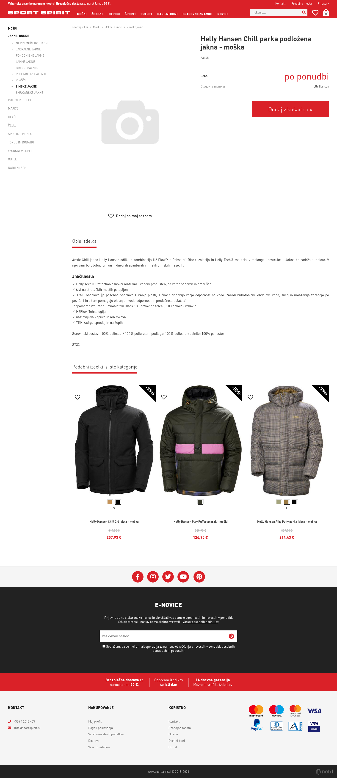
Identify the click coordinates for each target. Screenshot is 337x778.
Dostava (93, 740)
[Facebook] (138, 577)
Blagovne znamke (197, 14)
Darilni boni (167, 14)
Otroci (114, 14)
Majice (13, 108)
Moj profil (95, 721)
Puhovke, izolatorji (31, 74)
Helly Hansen (320, 86)
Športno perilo (20, 134)
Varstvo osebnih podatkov (200, 621)
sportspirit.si (80, 27)
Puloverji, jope (20, 100)
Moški (81, 14)
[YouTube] (183, 577)
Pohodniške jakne (30, 55)
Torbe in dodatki (21, 142)
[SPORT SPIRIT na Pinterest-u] (199, 577)
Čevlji (12, 125)
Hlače (12, 117)
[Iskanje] (304, 12)
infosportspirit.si (27, 728)
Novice (223, 14)
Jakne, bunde (18, 36)
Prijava (323, 3)
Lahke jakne (25, 61)
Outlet (146, 14)
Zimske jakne (26, 86)
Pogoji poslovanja (100, 728)
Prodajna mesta (301, 3)
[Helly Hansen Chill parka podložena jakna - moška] (130, 122)
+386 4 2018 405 (24, 721)
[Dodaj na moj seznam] (77, 397)
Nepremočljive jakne (33, 43)
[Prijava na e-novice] (231, 636)
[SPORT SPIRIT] (39, 12)
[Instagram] (153, 577)
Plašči (21, 80)
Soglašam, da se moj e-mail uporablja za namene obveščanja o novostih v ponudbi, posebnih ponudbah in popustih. (170, 648)
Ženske (97, 14)
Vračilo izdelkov (99, 747)
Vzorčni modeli (20, 151)
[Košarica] (328, 12)
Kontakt (280, 3)
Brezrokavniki (27, 68)
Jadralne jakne (28, 49)
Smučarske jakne (30, 92)
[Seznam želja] (315, 13)
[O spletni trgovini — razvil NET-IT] (325, 772)
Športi (130, 14)
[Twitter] (168, 577)
